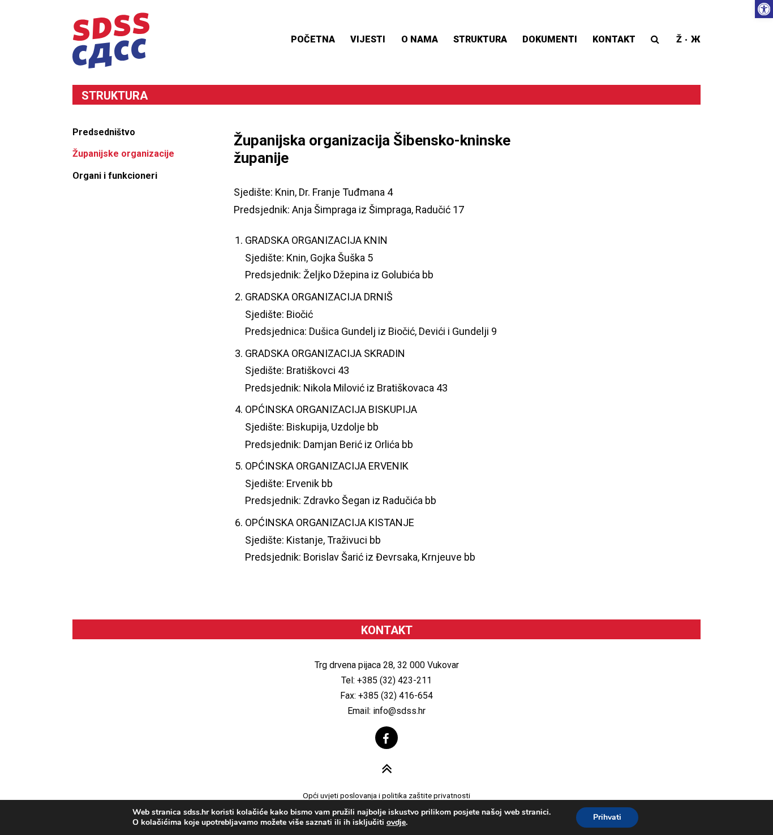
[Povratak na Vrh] (387, 770)
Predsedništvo (103, 132)
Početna (313, 39)
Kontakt (613, 39)
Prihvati (607, 817)
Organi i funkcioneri (114, 175)
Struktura (480, 39)
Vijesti (367, 39)
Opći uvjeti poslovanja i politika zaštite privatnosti (386, 795)
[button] (764, 9)
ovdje (396, 822)
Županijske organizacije (123, 153)
